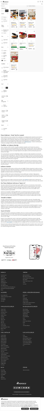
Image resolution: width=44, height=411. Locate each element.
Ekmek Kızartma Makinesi (27, 341)
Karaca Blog (3, 370)
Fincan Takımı (3, 313)
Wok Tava (2, 322)
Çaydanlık (2, 316)
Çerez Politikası (25, 299)
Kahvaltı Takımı (3, 310)
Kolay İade (2, 301)
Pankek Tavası (3, 324)
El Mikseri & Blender (26, 312)
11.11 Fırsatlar (3, 364)
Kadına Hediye (3, 361)
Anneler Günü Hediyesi (4, 353)
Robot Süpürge (25, 309)
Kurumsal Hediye (3, 342)
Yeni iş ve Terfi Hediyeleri (5, 347)
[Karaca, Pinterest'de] (24, 388)
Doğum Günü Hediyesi (4, 345)
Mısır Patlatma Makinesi (27, 339)
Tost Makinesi (25, 336)
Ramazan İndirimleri (4, 357)
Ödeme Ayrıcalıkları (26, 370)
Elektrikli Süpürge (26, 310)
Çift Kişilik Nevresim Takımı (5, 327)
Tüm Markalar (3, 299)
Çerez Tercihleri (25, 301)
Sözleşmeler (25, 298)
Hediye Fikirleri (3, 378)
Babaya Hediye (3, 336)
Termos (2, 330)
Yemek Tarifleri (3, 371)
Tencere (24, 319)
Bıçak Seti (2, 318)
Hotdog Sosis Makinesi (26, 344)
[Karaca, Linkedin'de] (26, 388)
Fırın (23, 345)
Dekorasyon (3, 377)
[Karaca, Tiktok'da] (17, 388)
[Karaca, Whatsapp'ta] (28, 388)
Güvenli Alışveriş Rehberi (27, 304)
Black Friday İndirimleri (5, 358)
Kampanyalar (3, 298)
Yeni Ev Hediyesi (3, 360)
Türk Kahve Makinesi (26, 325)
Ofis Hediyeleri (3, 344)
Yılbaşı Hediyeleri (4, 354)
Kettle (24, 318)
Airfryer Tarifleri (3, 373)
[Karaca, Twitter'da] (21, 388)
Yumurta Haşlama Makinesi (27, 342)
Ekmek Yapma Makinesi (27, 321)
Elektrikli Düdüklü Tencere (27, 338)
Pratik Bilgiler (3, 374)
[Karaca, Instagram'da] (14, 388)
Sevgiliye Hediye (3, 338)
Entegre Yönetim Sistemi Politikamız (29, 302)
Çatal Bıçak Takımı (4, 312)
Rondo (24, 322)
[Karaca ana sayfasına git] (21, 383)
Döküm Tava (3, 319)
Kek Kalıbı (2, 321)
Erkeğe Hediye (3, 363)
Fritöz (24, 335)
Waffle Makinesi (25, 315)
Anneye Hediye (3, 335)
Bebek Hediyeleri (4, 341)
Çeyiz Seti (2, 351)
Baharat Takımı (3, 328)
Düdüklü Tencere (3, 315)
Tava (24, 324)
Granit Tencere (3, 325)
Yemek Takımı (3, 309)
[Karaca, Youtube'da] (19, 388)
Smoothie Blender (26, 316)
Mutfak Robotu (25, 313)
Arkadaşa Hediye (4, 339)
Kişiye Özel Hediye (4, 350)
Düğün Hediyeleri (3, 348)
